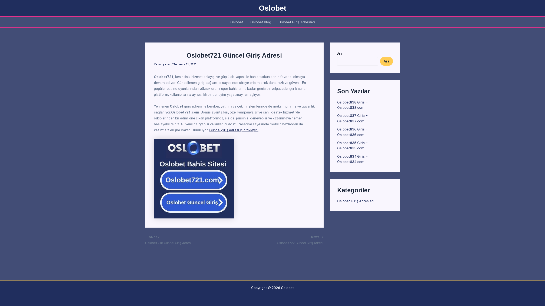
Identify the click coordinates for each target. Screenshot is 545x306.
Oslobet (272, 8)
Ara (339, 53)
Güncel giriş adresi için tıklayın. (233, 130)
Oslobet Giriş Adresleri (296, 22)
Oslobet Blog (260, 22)
